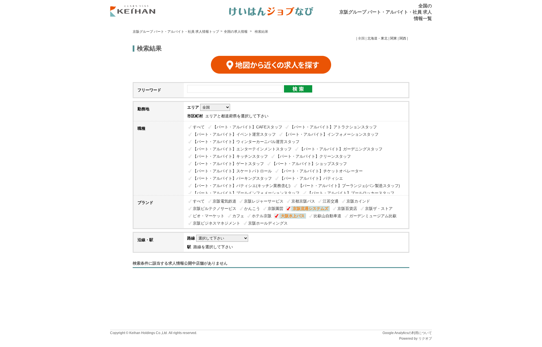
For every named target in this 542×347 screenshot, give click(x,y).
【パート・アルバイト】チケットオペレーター (321, 171)
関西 (402, 38)
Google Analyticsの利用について (407, 333)
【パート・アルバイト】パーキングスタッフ (232, 178)
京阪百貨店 (347, 208)
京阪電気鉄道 (224, 201)
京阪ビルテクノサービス (214, 208)
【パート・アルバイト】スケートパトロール (232, 171)
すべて (199, 127)
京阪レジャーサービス (263, 201)
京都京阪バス (303, 201)
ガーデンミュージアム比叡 (373, 216)
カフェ (238, 216)
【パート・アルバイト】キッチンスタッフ (230, 156)
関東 (393, 38)
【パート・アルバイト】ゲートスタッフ (228, 163)
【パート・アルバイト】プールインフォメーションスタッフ (246, 193)
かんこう (252, 208)
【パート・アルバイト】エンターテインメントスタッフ (242, 149)
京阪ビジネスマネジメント (216, 223)
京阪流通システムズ (310, 208)
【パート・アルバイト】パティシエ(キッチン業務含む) (241, 185)
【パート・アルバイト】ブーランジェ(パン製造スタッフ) (349, 185)
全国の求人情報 (236, 32)
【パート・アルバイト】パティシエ (311, 178)
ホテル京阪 (262, 216)
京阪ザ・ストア (379, 208)
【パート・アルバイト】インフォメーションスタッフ (331, 134)
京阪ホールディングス (268, 223)
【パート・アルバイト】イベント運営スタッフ (234, 134)
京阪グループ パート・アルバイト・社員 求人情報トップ (176, 32)
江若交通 (330, 201)
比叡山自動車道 (327, 216)
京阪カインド (358, 201)
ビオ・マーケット (208, 216)
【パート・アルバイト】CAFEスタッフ (247, 127)
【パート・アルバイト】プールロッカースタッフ (350, 193)
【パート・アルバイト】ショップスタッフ (309, 163)
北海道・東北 (377, 38)
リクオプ (425, 339)
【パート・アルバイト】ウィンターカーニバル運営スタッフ (246, 141)
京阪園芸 (275, 208)
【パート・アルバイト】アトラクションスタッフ (333, 127)
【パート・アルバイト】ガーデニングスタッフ (341, 149)
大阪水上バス (293, 216)
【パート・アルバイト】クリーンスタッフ (313, 156)
